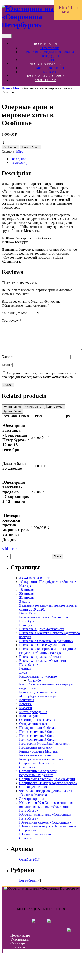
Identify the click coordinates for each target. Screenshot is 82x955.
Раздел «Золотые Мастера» (39, 751)
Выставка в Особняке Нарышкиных (46, 641)
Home (6, 88)
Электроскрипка (31, 799)
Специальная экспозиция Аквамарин (47, 779)
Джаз (23, 672)
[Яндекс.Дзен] (49, 921)
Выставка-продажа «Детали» (41, 657)
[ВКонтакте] (33, 921)
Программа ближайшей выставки (44, 743)
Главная (25, 668)
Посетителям (45, 44)
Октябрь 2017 (29, 859)
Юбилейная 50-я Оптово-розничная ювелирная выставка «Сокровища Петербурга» (46, 806)
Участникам (45, 80)
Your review (11, 320)
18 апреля (26, 589)
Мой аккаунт (28, 716)
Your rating (11, 313)
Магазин (25, 708)
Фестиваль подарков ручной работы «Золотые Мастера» (46, 793)
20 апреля (26, 593)
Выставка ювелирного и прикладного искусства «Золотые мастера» (47, 651)
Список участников (34, 787)
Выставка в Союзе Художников (42, 645)
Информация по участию (38, 676)
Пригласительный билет (37, 731)
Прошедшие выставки (35, 747)
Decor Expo (27, 613)
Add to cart (10, 147)
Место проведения (46, 64)
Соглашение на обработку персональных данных (38, 773)
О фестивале (49, 48)
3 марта (24, 601)
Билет (49, 60)
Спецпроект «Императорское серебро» (48, 783)
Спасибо (34, 680)
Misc (16, 88)
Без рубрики (28, 880)
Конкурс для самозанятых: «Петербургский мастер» (39, 694)
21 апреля (26, 597)
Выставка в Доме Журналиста (41, 629)
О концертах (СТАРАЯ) (37, 720)
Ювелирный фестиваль (36, 834)
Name (7, 357)
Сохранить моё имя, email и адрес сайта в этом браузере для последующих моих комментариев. (39, 375)
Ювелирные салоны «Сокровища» (45, 822)
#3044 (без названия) (34, 578)
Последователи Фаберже (37, 728)
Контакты (50, 72)
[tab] (45, 159)
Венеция (25, 625)
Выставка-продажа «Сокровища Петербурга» (50, 54)
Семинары (27, 767)
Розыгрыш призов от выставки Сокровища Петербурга (42, 761)
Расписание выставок (45, 76)
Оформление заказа (33, 724)
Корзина (25, 704)
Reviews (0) (18, 163)
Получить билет (67, 9)
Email (7, 365)
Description (18, 159)
